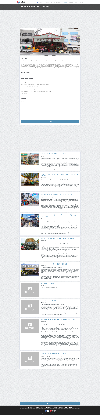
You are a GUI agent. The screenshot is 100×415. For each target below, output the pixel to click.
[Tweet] (48, 410)
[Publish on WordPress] (53, 410)
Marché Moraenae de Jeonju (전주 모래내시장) (54, 264)
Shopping (65, 2)
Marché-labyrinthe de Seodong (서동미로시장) (54, 153)
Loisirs (81, 2)
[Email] (55, 410)
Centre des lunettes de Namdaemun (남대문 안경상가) (56, 194)
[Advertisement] (50, 19)
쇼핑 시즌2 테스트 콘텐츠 (48, 283)
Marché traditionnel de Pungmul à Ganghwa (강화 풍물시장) (58, 238)
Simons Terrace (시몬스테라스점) (50, 301)
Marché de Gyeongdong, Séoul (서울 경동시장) (36, 8)
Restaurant (58, 2)
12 (55, 55)
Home (21, 8)
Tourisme (53, 2)
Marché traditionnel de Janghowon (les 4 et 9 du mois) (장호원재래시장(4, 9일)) (59, 215)
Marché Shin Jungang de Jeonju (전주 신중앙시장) (55, 353)
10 (53, 55)
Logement (71, 2)
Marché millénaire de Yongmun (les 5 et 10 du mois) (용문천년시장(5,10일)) (59, 174)
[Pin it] (51, 410)
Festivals (47, 2)
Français (40, 2)
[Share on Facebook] (46, 410)
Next (79, 42)
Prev (21, 42)
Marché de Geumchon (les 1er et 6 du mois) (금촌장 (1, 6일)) (58, 319)
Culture (76, 2)
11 (54, 55)
